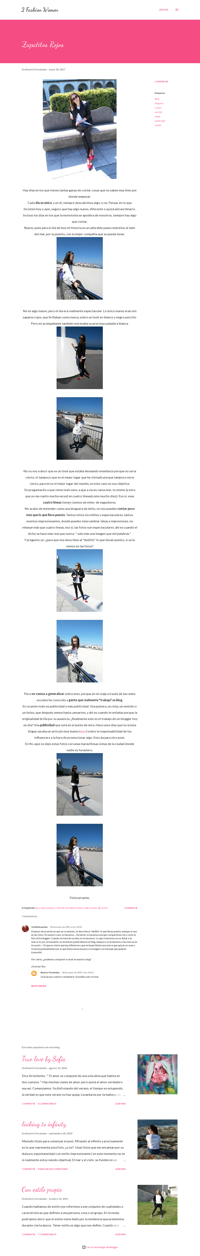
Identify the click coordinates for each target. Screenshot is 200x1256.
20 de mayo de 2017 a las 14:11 (78, 972)
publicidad (160, 120)
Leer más (120, 1103)
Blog (157, 99)
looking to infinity (44, 1124)
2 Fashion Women (39, 9)
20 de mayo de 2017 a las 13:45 (66, 927)
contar (158, 107)
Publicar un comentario (53, 1169)
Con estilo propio (42, 1189)
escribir (158, 112)
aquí (83, 731)
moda (157, 116)
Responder (38, 985)
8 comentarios (47, 1103)
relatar (158, 125)
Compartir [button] (161, 81)
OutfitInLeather (39, 927)
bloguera (159, 103)
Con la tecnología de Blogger (102, 1247)
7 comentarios (47, 1234)
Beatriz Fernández (50, 972)
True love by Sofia (44, 1059)
